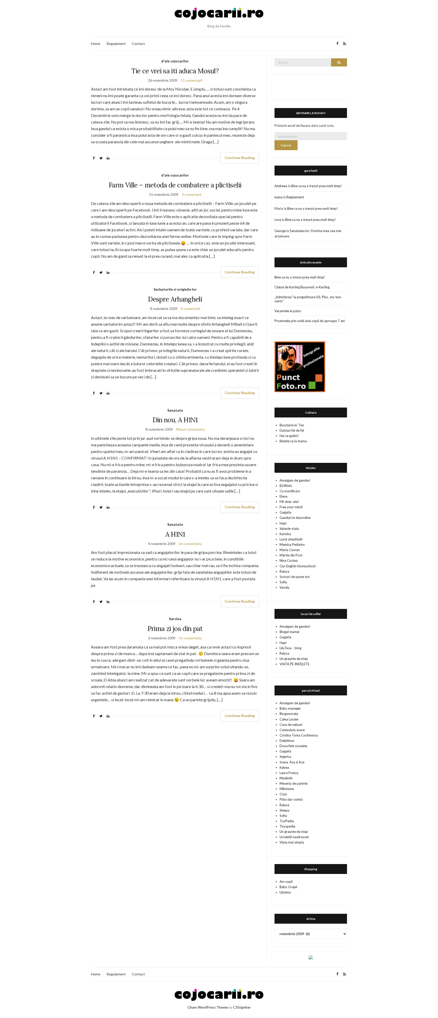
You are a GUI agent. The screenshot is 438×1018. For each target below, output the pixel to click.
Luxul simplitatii (291, 539)
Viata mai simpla (292, 842)
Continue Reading (240, 157)
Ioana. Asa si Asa (292, 762)
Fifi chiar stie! (289, 502)
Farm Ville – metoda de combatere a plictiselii (175, 185)
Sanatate (175, 410)
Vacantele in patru (288, 311)
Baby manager (290, 708)
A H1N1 (175, 534)
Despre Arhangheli (175, 299)
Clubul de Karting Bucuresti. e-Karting (302, 287)
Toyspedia (287, 826)
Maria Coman (290, 550)
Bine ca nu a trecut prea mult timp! (316, 186)
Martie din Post (291, 555)
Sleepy (284, 810)
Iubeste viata (289, 528)
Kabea (284, 767)
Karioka (285, 534)
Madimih (286, 778)
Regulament (116, 43)
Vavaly (284, 587)
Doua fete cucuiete (293, 746)
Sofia (283, 582)
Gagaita (285, 512)
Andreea (281, 186)
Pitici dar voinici (291, 799)
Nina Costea (289, 560)
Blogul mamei (289, 632)
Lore (278, 220)
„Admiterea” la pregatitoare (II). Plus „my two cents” (308, 299)
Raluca (284, 571)
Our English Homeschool (298, 566)
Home (95, 43)
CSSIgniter (242, 1007)
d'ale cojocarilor (175, 61)
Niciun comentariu (190, 429)
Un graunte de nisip (294, 659)
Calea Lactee (289, 719)
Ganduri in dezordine (295, 518)
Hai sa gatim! (289, 436)
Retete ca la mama (293, 441)
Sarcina (175, 619)
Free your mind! (291, 507)
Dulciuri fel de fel (292, 430)
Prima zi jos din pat (175, 628)
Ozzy (283, 794)
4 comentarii (190, 308)
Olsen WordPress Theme (207, 1007)
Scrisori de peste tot (294, 577)
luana (278, 197)
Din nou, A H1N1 (175, 420)
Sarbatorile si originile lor (175, 289)
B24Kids (286, 486)
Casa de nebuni (291, 725)
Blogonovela (289, 714)
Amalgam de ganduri (295, 480)
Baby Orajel (288, 887)
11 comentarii (191, 80)
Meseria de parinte (293, 783)
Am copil (286, 882)
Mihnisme (287, 789)
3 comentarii (191, 194)
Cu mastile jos (290, 491)
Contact (138, 43)
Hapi (283, 523)
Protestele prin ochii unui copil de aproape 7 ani (310, 321)
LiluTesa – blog (290, 648)
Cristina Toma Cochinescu (299, 735)
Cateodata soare (292, 730)
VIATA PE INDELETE (294, 664)
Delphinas (287, 741)
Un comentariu (190, 543)
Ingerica (285, 756)
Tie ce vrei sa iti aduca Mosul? (175, 71)
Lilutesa (285, 892)
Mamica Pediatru (292, 544)
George (280, 231)
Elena (283, 496)
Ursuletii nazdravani (294, 837)
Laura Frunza (289, 773)
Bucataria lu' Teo (292, 425)
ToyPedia (287, 821)
